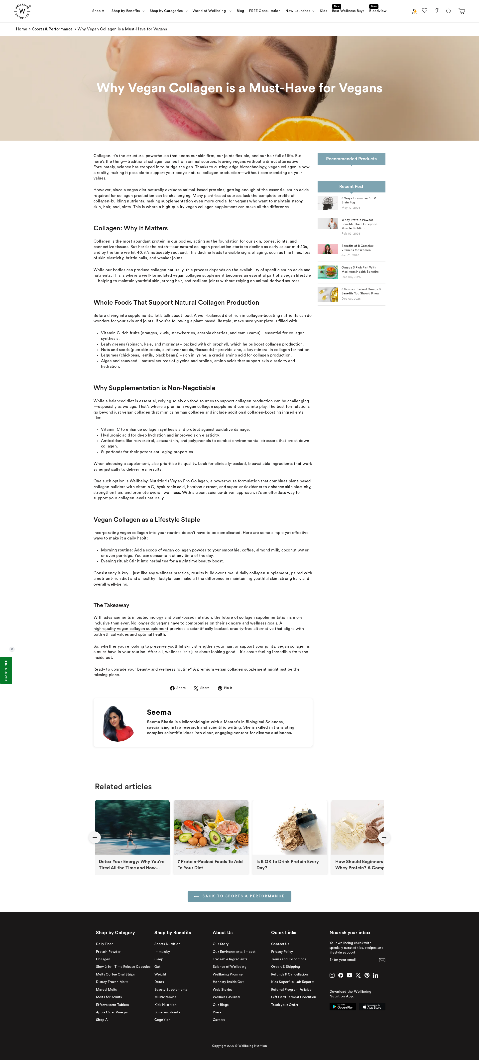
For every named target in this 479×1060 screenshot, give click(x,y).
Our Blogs (221, 1005)
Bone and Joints (167, 1012)
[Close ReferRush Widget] (11, 649)
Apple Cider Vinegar (112, 1012)
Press (217, 1012)
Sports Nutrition (167, 944)
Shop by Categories (167, 11)
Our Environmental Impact (234, 952)
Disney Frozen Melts (112, 982)
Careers (219, 1020)
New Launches (298, 11)
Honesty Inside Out (228, 982)
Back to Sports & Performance (243, 896)
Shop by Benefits (126, 11)
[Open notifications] (436, 11)
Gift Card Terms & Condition (293, 997)
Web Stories (222, 989)
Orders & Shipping (285, 967)
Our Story (221, 944)
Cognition (162, 1020)
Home (21, 29)
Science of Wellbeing (229, 967)
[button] (461, 11)
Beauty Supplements (170, 989)
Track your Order (284, 1005)
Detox (159, 982)
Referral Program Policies (291, 989)
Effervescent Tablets (112, 1005)
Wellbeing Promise (228, 974)
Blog (240, 11)
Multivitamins (165, 997)
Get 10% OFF (6, 670)
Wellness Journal (226, 997)
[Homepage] (22, 11)
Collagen (103, 959)
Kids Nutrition (165, 1005)
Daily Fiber (104, 944)
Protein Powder (108, 952)
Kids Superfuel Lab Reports (292, 982)
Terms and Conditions (288, 959)
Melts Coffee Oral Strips (115, 974)
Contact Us (280, 944)
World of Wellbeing (210, 11)
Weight (160, 974)
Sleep (158, 959)
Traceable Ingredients (230, 959)
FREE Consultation (264, 11)
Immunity (162, 952)
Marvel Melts (106, 989)
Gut (157, 967)
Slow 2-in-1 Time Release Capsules (123, 967)
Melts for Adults (109, 997)
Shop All (99, 11)
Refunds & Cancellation (289, 974)
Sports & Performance (52, 29)
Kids (323, 11)
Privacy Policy (282, 952)
